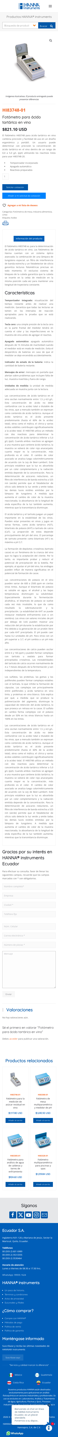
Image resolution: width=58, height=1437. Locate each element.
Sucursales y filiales (14, 1302)
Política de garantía (14, 1330)
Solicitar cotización (15, 187)
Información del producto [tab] (29, 238)
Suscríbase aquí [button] (13, 1357)
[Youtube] (28, 1214)
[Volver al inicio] (29, 6)
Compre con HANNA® (15, 1318)
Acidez (14, 217)
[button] (50, 6)
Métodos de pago (13, 1322)
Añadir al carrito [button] (15, 1120)
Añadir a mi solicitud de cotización (24, 195)
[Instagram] (36, 1214)
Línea (4, 214)
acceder (13, 1038)
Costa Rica (18, 1382)
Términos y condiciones (16, 1294)
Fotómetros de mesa (22, 211)
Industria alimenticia (42, 211)
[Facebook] (12, 1214)
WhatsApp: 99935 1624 (14, 1274)
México (18, 1374)
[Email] (44, 1214)
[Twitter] (20, 1214)
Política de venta (13, 1326)
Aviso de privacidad (14, 1298)
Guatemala (46, 1374)
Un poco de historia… (15, 1290)
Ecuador (46, 1382)
